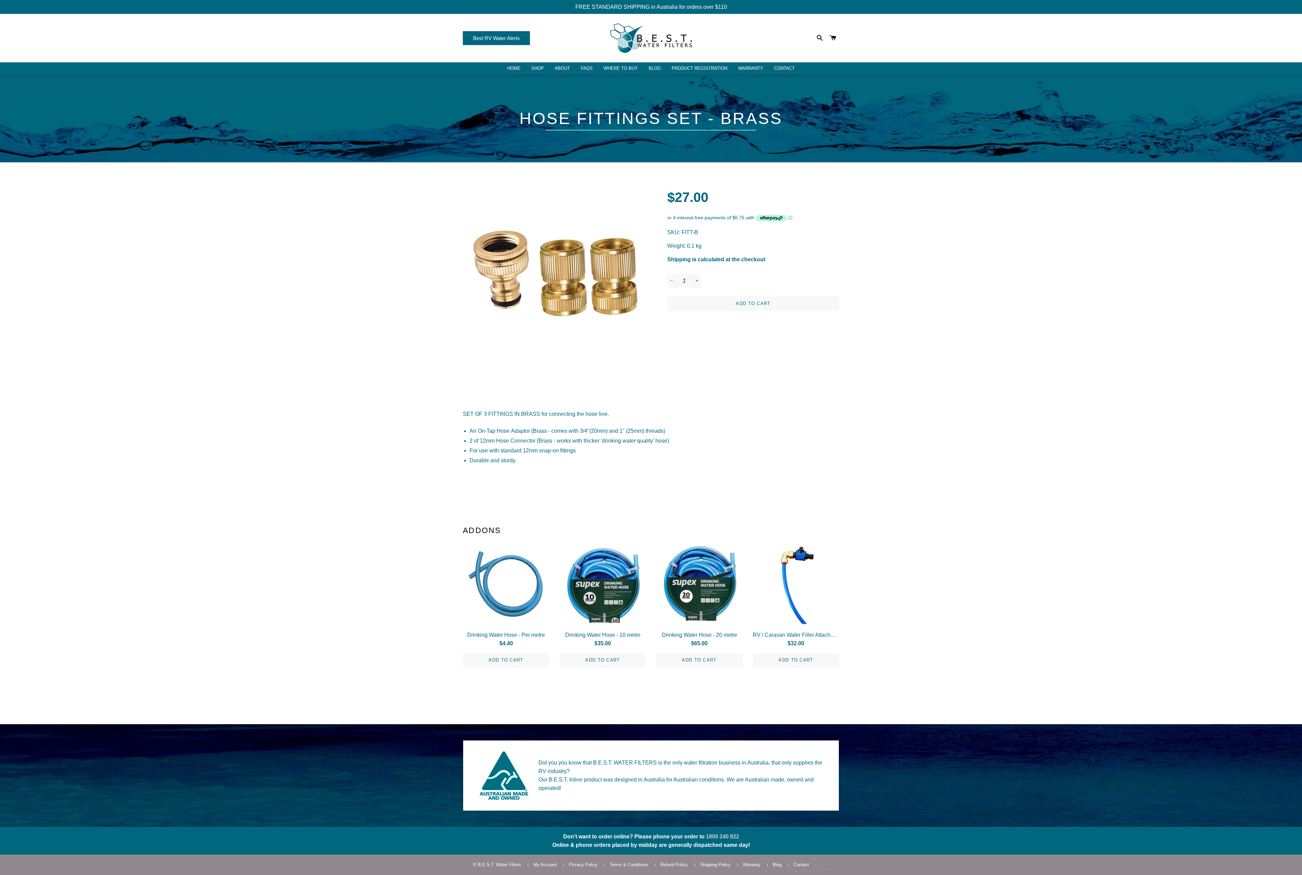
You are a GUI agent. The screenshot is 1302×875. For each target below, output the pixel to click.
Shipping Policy (715, 864)
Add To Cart (506, 660)
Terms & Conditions (629, 864)
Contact (784, 68)
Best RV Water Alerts (496, 38)
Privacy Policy (583, 864)
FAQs (587, 68)
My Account (545, 864)
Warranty (750, 68)
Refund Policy (674, 864)
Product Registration (699, 68)
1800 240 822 (722, 836)
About (562, 68)
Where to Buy (621, 68)
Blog (655, 68)
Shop (537, 68)
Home (513, 68)
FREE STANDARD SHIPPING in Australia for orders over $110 (651, 7)
